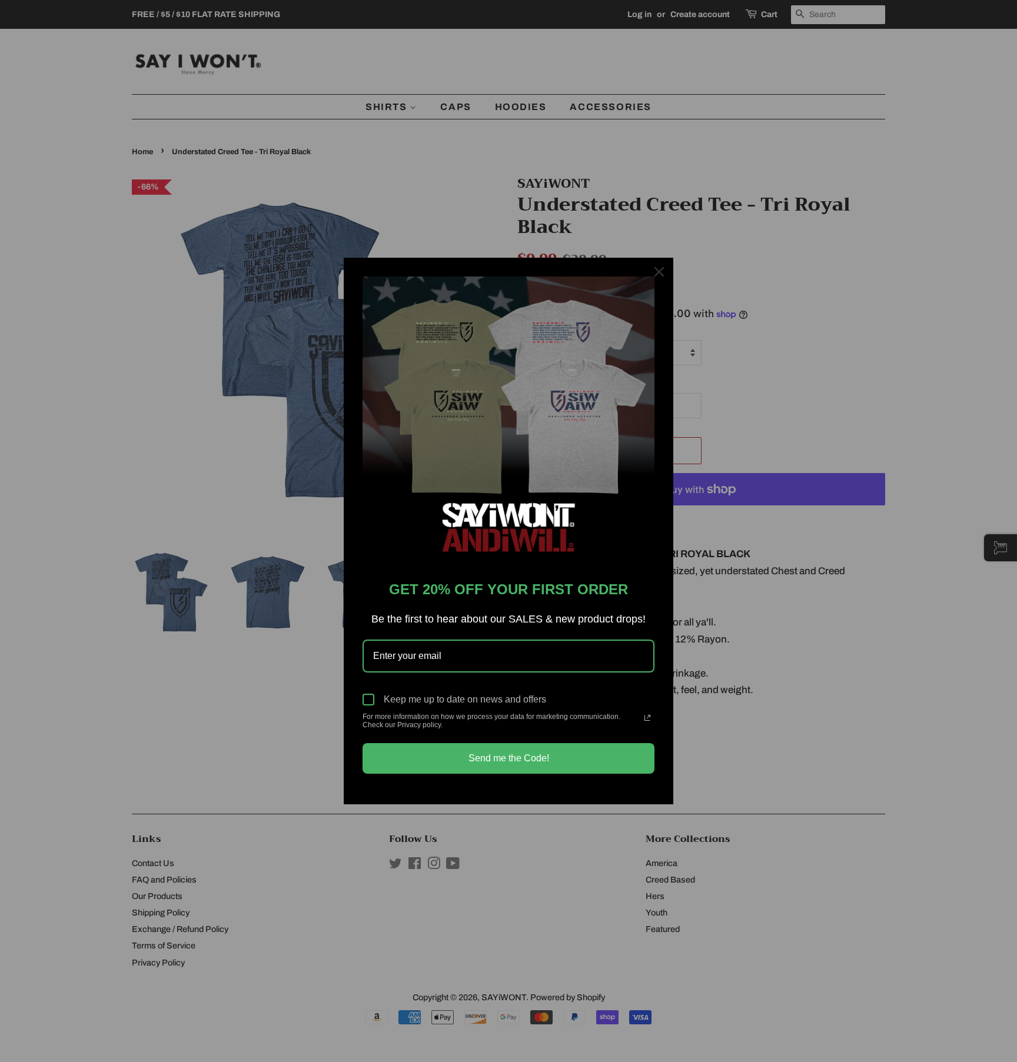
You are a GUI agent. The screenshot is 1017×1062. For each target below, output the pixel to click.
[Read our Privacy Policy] (647, 718)
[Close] (659, 272)
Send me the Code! (508, 758)
